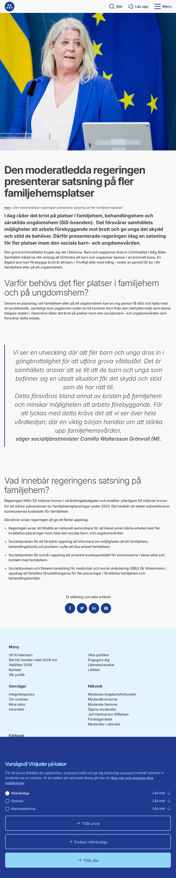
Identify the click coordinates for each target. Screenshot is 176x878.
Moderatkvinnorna (102, 699)
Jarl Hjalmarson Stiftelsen (108, 714)
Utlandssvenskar (101, 665)
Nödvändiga (20, 793)
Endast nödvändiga (90, 841)
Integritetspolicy (22, 694)
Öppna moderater (102, 709)
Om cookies (18, 699)
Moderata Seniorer (103, 704)
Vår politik (17, 675)
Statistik (17, 801)
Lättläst (94, 670)
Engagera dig (98, 660)
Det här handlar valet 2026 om (33, 660)
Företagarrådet (100, 719)
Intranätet (16, 709)
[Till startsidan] (9, 6)
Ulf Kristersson (20, 655)
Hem (7, 207)
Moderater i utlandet (104, 724)
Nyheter (15, 670)
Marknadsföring (23, 809)
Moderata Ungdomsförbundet (112, 694)
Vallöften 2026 (20, 665)
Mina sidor (17, 704)
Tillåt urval (91, 823)
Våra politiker (98, 655)
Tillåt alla (90, 860)
